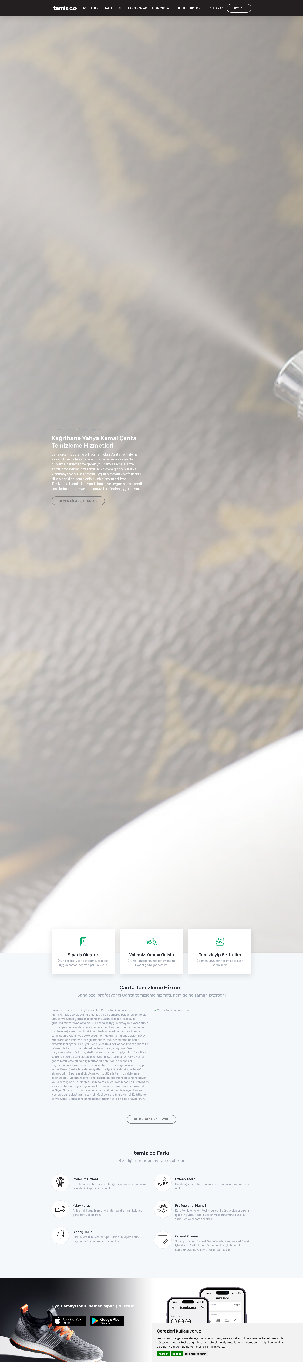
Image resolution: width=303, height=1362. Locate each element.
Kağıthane (96, 429)
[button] (162, 8)
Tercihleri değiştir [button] (195, 1353)
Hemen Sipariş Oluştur (78, 501)
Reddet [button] (176, 1353)
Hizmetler (70, 429)
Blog (181, 8)
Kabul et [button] (163, 1353)
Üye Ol (239, 8)
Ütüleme (83, 429)
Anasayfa (56, 429)
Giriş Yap (216, 8)
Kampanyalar (137, 8)
